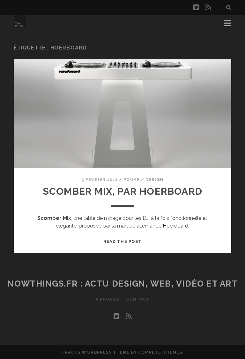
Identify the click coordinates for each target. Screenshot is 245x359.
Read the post (122, 241)
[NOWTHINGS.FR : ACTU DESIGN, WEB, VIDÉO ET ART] (20, 25)
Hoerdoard (175, 226)
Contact (138, 299)
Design (154, 179)
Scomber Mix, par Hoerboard (122, 191)
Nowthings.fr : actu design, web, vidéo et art (122, 283)
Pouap (131, 179)
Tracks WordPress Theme (95, 352)
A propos (107, 299)
